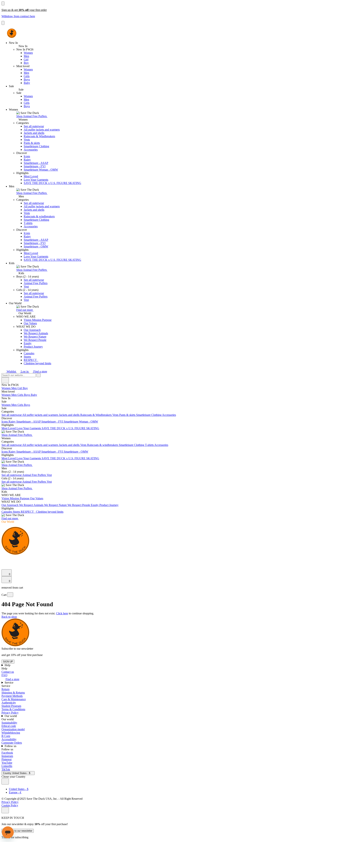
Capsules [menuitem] (7, 511)
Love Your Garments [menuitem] (29, 428)
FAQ (4, 675)
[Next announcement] (2, 23)
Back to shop (9, 616)
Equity (28, 343)
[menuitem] (178, 391)
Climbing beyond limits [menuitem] (49, 511)
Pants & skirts (32, 143)
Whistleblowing (10, 732)
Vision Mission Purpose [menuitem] (15, 498)
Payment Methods (12, 695)
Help (8, 665)
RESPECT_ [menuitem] (28, 511)
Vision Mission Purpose (38, 319)
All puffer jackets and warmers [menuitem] (40, 414)
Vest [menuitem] (49, 475)
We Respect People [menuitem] (79, 505)
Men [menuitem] (14, 388)
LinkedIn (6, 766)
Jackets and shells (34, 132)
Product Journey (33, 346)
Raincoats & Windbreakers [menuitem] (96, 414)
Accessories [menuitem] (169, 414)
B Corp (5, 736)
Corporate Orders (11, 742)
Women (28, 52)
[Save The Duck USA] (11, 33)
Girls (26, 76)
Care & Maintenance (13, 699)
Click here (62, 613)
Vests (27, 139)
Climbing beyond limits (37, 363)
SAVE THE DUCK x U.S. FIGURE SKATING (52, 183)
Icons (27, 156)
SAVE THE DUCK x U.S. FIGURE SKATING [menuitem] (70, 428)
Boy (26, 62)
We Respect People (35, 340)
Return (5, 689)
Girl (26, 59)
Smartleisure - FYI (34, 166)
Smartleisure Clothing (36, 146)
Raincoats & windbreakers (39, 216)
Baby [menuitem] (34, 394)
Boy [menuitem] (25, 388)
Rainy (27, 159)
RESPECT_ (31, 360)
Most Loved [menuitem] (9, 428)
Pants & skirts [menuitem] (127, 414)
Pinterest (6, 759)
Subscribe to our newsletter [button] (17, 648)
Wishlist (11, 371)
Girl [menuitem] (20, 388)
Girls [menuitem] (20, 394)
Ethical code (8, 726)
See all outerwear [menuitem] (11, 414)
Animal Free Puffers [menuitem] (34, 475)
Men (26, 56)
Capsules (29, 353)
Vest (26, 286)
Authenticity (8, 702)
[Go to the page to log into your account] (3, 562)
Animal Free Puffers (35, 283)
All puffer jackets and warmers (42, 129)
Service (9, 682)
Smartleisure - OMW (36, 246)
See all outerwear (34, 126)
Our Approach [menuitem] (10, 505)
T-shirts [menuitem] (149, 445)
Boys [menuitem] (27, 394)
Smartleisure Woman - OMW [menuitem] (81, 421)
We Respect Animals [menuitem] (31, 505)
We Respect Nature (35, 336)
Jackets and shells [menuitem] (69, 414)
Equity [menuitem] (95, 505)
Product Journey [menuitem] (108, 505)
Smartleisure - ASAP (36, 163)
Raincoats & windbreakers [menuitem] (103, 445)
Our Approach (32, 329)
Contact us (7, 671)
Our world (11, 716)
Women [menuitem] (6, 388)
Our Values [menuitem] (36, 498)
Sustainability (9, 722)
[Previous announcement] (2, 3)
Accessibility (9, 739)
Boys (27, 79)
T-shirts (28, 223)
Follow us (11, 746)
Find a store (40, 371)
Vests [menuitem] (115, 414)
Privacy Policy (10, 712)
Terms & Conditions (13, 709)
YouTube (6, 762)
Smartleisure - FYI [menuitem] (52, 421)
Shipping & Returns (13, 692)
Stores (27, 356)
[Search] (3, 558)
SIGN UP (8, 661)
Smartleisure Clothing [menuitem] (149, 414)
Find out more (25, 309)
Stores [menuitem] (17, 511)
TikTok (5, 769)
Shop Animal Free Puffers (31, 116)
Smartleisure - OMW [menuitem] (76, 451)
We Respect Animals (36, 333)
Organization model (13, 729)
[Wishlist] (3, 567)
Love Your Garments (36, 179)
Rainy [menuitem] (12, 421)
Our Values (30, 323)
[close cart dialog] (10, 594)
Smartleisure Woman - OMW (41, 169)
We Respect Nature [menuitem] (55, 505)
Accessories (31, 149)
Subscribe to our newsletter (17, 830)
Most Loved (31, 176)
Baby (27, 82)
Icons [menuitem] (5, 421)
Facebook (7, 752)
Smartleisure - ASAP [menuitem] (28, 421)
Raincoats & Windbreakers (39, 136)
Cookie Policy (9, 805)
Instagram (7, 756)
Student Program (11, 706)
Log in (24, 371)
